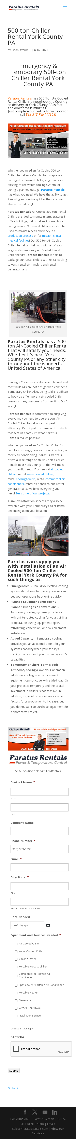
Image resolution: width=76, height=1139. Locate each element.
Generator (25, 1000)
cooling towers (25, 479)
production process (20, 236)
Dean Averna (20, 50)
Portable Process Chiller (33, 966)
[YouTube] (45, 1112)
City (13, 893)
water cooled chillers (40, 474)
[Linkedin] (55, 1112)
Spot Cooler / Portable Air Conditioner (41, 985)
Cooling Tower (27, 959)
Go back (13, 1088)
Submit (13, 1070)
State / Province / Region (26, 908)
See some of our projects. (33, 493)
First (13, 798)
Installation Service (30, 1015)
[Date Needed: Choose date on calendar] (48, 925)
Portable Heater (28, 992)
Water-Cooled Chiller (31, 951)
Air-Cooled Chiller (29, 943)
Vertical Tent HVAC (30, 1008)
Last (13, 814)
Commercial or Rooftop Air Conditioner (34, 975)
